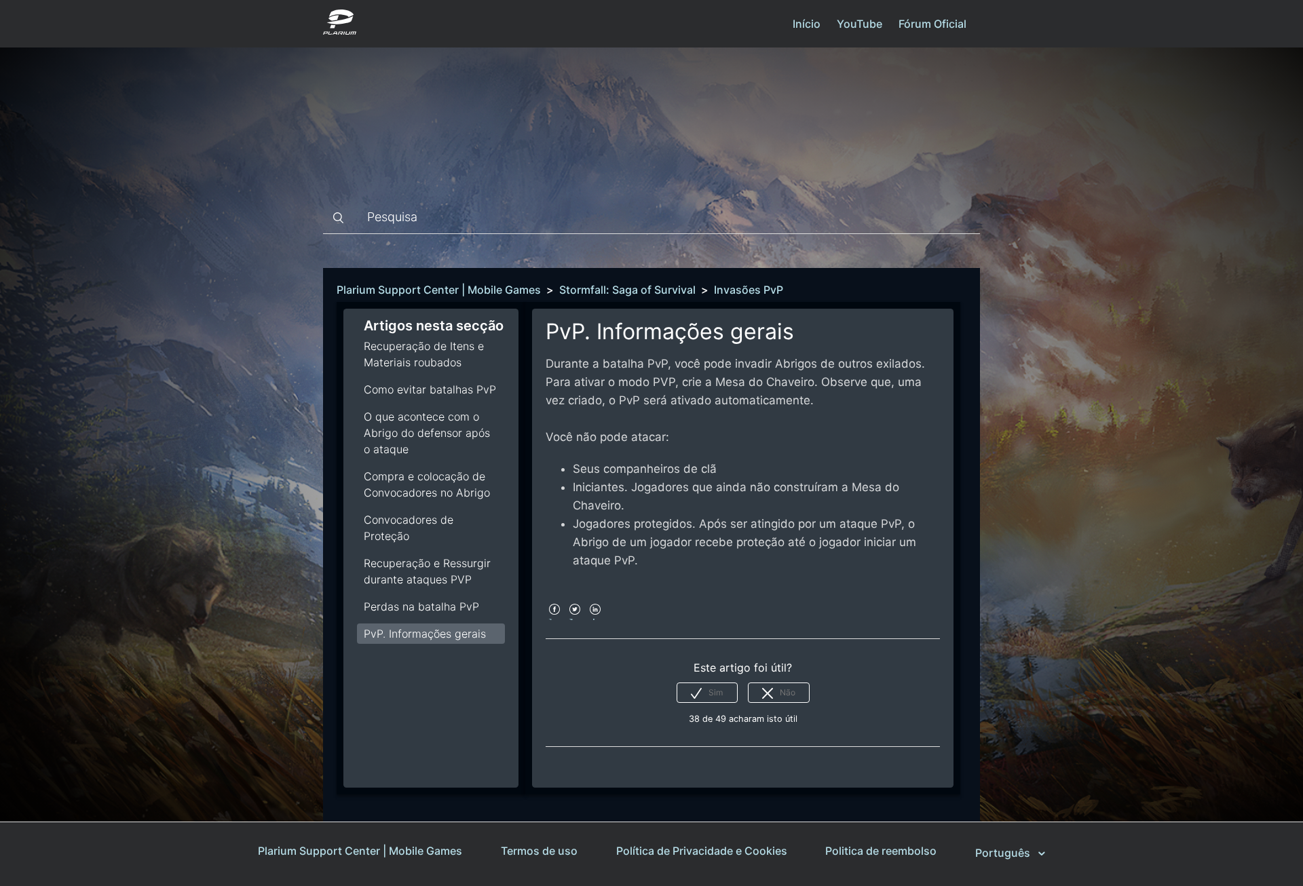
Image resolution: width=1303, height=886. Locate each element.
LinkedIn (594, 618)
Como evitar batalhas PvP (430, 389)
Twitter (574, 618)
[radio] (707, 692)
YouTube (859, 24)
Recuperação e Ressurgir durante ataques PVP (427, 571)
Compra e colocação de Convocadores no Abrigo (427, 484)
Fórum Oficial (932, 24)
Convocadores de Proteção (408, 528)
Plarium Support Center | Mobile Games (439, 289)
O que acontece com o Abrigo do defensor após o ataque (427, 433)
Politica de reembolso (881, 851)
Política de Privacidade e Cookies (701, 851)
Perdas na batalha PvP (421, 606)
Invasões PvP (748, 289)
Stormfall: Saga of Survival (627, 289)
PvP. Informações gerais (425, 633)
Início (806, 24)
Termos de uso (539, 851)
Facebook (554, 618)
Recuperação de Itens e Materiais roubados (424, 354)
